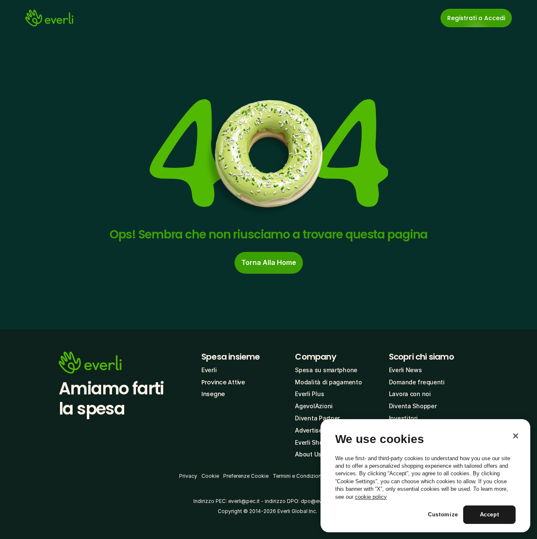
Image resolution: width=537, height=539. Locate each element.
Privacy (188, 476)
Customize (443, 514)
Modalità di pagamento (328, 382)
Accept (489, 514)
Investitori (403, 418)
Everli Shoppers (317, 442)
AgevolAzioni (314, 405)
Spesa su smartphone (326, 369)
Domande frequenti (417, 382)
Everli (208, 369)
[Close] (515, 436)
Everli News (405, 369)
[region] (425, 475)
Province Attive (223, 382)
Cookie (210, 476)
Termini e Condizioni (298, 476)
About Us (308, 454)
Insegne (213, 394)
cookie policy (371, 497)
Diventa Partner (317, 418)
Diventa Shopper (413, 405)
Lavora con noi (410, 393)
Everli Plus (309, 393)
